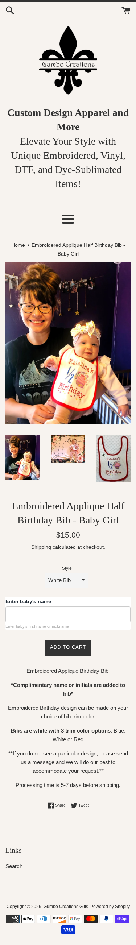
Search (13, 866)
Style (67, 568)
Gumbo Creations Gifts (66, 906)
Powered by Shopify (110, 906)
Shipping (41, 547)
